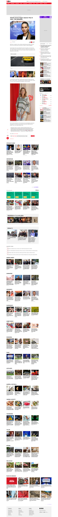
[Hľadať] (50, 3)
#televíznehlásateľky (19, 129)
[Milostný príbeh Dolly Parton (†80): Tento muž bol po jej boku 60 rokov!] (26, 293)
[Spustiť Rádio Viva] (45, 16)
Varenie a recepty (11, 399)
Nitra (31, 269)
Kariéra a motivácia (11, 384)
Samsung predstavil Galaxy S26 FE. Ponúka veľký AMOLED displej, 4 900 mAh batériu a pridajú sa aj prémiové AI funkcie (26, 423)
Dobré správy (10, 321)
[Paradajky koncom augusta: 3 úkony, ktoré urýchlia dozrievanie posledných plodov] (10, 465)
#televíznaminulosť (17, 131)
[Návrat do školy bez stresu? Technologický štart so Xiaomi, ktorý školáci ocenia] (35, 325)
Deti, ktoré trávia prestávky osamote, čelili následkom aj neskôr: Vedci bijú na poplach (26, 314)
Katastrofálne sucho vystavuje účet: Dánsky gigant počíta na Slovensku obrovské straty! (26, 346)
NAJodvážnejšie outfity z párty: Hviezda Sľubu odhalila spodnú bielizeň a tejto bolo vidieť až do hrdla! (21, 252)
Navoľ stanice (41, 105)
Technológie (10, 413)
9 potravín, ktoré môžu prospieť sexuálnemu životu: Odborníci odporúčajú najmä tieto (10, 314)
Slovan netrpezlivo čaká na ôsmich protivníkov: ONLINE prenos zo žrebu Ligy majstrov (10, 361)
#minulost (21, 130)
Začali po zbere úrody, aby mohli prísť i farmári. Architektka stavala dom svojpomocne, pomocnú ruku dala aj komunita (35, 455)
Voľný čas (45, 3)
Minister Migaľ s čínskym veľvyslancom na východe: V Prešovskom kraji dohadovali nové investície (10, 267)
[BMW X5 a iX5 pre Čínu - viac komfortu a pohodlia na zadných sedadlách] (26, 372)
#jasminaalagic (31, 129)
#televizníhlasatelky (25, 129)
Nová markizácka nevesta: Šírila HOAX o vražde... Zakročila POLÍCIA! (18, 151)
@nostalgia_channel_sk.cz (14, 127)
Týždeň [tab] (50, 43)
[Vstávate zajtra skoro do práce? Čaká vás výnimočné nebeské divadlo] (18, 388)
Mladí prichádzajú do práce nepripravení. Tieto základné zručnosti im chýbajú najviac (26, 393)
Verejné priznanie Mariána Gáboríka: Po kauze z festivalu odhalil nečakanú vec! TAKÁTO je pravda (34, 299)
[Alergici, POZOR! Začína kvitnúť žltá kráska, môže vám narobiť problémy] (35, 309)
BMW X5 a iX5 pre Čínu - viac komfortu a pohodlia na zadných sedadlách (26, 377)
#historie (24, 128)
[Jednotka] (40, 99)
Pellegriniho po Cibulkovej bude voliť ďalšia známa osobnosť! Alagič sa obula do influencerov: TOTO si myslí (10, 152)
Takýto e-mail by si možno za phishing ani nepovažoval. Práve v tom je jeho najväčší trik (35, 422)
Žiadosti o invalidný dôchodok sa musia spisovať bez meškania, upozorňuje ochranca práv (35, 393)
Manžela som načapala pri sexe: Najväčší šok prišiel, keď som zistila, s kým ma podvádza (47, 89)
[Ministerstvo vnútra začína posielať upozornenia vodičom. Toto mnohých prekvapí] (10, 372)
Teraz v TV (41, 93)
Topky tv (37, 3)
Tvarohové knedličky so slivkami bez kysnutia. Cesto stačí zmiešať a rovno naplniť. (18, 408)
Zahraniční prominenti (25, 299)
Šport (21, 3)
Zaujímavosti (25, 3)
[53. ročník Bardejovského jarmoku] (12, 233)
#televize (15, 129)
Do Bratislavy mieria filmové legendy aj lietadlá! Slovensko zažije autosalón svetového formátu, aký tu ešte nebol (10, 208)
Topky (14, 16)
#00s (15, 130)
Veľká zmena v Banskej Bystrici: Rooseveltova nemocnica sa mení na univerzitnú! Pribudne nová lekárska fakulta (22, 250)
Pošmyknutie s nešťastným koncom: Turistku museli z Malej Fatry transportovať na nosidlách (19, 248)
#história (21, 128)
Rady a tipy (24, 408)
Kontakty (30, 508)
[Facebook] (39, 508)
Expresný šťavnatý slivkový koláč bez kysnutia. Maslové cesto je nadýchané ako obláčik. (10, 408)
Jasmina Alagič (16, 133)
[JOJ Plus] (40, 103)
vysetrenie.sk (8, 316)
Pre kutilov (9, 461)
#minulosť (18, 130)
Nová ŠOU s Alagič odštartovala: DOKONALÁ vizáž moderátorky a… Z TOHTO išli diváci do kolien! (26, 152)
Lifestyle (41, 3)
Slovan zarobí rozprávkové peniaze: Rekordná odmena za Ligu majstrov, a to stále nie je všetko (18, 362)
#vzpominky (31, 130)
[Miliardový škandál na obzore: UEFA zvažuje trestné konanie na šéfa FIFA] (26, 356)
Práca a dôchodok (33, 395)
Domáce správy (10, 257)
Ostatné (24, 363)
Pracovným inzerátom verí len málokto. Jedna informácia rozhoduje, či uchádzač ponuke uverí (10, 393)
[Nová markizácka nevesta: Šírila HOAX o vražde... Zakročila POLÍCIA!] (18, 147)
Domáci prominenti (19, 16)
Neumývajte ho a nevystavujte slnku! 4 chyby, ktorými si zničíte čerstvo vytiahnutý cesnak (18, 470)
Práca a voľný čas (16, 395)
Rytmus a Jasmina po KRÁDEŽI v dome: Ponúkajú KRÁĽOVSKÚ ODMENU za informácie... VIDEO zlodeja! (34, 152)
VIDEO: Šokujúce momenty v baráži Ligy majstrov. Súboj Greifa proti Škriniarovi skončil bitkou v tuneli (34, 439)
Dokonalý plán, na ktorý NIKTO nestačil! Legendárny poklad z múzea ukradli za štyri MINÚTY (47, 120)
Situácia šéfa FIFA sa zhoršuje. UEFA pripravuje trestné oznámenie (26, 438)
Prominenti (17, 3)
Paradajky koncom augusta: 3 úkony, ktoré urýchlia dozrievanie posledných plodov (10, 470)
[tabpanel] (45, 53)
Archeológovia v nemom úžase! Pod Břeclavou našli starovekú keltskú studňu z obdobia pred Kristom (18, 315)
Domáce (8, 3)
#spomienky (12, 131)
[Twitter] (42, 508)
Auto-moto (9, 368)
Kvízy (34, 3)
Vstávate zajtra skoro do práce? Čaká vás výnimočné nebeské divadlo (18, 393)
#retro (31, 127)
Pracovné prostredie (25, 395)
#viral (17, 128)
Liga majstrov (8, 363)
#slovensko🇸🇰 (25, 130)
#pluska (12, 130)
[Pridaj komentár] (8, 130)
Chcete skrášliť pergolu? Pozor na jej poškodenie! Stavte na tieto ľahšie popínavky (34, 470)
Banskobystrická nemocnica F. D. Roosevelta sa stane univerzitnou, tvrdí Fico (22, 238)
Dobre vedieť (8, 210)
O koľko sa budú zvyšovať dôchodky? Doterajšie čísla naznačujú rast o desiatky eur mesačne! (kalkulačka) (18, 346)
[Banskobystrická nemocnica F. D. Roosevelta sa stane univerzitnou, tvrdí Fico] (22, 233)
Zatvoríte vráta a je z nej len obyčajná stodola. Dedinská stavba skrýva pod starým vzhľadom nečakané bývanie (18, 455)
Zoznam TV (10, 228)
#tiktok (22, 127)
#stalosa (32, 128)
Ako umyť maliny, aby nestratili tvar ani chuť (26, 407)
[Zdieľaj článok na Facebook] (8, 132)
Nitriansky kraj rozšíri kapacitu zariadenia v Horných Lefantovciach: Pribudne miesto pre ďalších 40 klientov (34, 267)
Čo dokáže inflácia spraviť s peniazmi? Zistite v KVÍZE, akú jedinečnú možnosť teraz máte (18, 207)
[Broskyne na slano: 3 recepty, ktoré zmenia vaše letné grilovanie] (35, 403)
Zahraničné (12, 3)
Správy (8, 239)
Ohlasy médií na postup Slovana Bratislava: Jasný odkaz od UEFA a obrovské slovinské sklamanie (34, 362)
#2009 (14, 130)
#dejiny (19, 128)
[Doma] (40, 101)
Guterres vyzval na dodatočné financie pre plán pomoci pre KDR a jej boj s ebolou (18, 282)
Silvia (36, 1)
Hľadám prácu (8, 395)
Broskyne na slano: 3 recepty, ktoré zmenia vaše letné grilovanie (34, 408)
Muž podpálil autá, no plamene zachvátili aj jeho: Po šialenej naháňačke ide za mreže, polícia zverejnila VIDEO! (22, 254)
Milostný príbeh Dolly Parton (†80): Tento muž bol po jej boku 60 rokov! (26, 298)
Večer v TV (46, 93)
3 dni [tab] (47, 43)
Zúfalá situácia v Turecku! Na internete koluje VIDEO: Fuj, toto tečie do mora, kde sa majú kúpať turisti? (47, 117)
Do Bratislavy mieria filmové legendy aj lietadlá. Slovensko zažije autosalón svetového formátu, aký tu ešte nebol (35, 378)
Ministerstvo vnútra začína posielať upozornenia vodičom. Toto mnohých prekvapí (10, 377)
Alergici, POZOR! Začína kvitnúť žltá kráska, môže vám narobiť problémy (34, 314)
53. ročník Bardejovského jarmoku (11, 238)
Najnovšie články (10, 246)
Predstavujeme (16, 379)
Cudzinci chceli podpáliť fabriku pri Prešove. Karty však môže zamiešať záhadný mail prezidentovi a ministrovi (10, 439)
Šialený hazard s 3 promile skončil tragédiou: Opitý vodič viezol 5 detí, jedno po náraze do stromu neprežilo (34, 283)
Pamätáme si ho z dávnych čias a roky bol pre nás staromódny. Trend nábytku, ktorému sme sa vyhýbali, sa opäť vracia (26, 455)
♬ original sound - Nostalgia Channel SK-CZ (26, 131)
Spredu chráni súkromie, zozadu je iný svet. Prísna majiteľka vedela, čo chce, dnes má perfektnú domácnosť (10, 455)
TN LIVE (8, 429)
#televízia (12, 129)
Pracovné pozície (9, 190)
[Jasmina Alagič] (14, 74)
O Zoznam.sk (10, 508)
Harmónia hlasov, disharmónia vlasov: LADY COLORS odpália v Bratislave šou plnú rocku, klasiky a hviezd (35, 208)
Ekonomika (30, 3)
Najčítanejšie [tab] (42, 43)
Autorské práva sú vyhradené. (42, 510)
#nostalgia (12, 128)
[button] (31, 42)
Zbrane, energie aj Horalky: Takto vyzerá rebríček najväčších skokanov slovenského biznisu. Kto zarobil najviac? (10, 346)
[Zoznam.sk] (41, 512)
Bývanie (8, 445)
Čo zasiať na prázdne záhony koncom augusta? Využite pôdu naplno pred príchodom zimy (26, 470)
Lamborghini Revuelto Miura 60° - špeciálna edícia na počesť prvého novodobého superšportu (18, 377)
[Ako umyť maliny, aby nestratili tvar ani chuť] (26, 403)
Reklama (20, 508)
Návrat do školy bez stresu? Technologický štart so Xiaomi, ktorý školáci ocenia (34, 330)
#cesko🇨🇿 (28, 130)
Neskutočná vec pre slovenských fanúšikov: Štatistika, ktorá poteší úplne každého (26, 207)
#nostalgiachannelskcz (26, 127)
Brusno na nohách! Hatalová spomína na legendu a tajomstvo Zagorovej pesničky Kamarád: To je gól (31, 239)
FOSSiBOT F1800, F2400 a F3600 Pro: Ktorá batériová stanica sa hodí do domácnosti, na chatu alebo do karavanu (18, 423)
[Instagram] (41, 508)
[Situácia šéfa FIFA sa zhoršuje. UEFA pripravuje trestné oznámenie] (26, 434)
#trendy (15, 128)
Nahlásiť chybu (12, 138)
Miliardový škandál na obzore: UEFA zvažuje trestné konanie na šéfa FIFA (26, 361)
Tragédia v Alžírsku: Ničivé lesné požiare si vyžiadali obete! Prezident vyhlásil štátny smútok (26, 283)
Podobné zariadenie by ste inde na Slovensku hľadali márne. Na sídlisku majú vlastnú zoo (18, 438)
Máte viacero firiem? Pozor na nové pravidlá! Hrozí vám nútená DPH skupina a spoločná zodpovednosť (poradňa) (34, 346)
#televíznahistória (28, 128)
